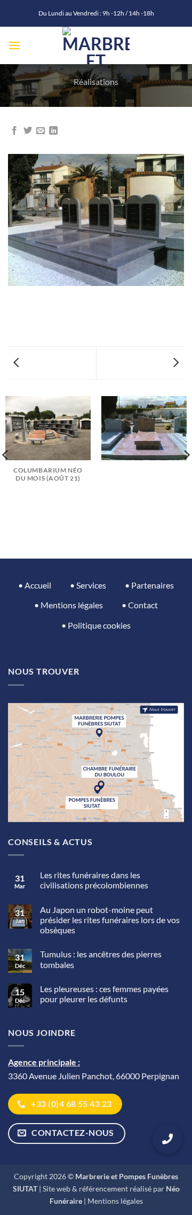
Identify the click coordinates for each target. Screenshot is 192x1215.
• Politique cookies (96, 625)
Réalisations (96, 81)
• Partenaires (149, 585)
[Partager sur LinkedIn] (53, 131)
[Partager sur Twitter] (27, 131)
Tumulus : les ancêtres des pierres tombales (101, 959)
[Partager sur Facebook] (14, 131)
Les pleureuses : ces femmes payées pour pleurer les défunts (104, 994)
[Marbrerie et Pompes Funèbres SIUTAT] (96, 45)
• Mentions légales (68, 605)
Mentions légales (115, 1200)
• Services (88, 585)
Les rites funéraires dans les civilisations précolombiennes (94, 880)
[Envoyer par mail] (40, 131)
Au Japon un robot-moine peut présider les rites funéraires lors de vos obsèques (110, 919)
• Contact (140, 605)
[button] (14, 45)
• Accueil (34, 585)
